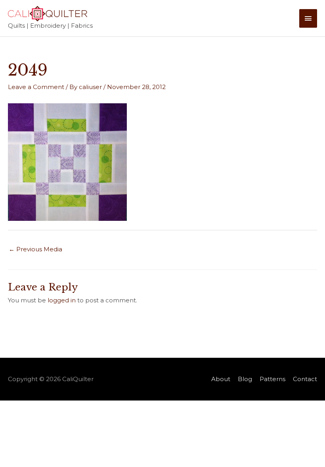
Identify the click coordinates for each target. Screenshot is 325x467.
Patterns (272, 379)
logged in (62, 300)
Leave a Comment (36, 87)
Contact (305, 379)
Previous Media (35, 249)
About (220, 379)
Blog (245, 379)
